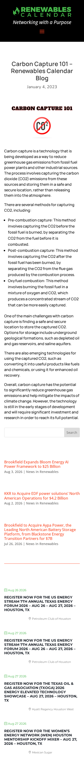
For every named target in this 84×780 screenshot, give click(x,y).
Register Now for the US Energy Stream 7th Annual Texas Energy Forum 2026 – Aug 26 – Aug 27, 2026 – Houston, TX (40, 603)
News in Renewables (42, 471)
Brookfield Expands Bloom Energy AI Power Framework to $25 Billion (36, 464)
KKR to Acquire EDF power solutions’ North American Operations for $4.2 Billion (42, 495)
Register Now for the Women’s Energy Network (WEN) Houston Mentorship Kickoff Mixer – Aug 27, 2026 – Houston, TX (40, 737)
